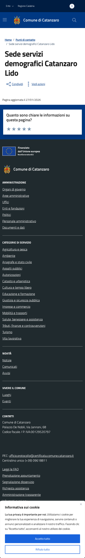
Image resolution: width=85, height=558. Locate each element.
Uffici (5, 202)
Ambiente (8, 255)
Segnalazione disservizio (18, 481)
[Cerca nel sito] (74, 20)
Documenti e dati (13, 227)
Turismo (7, 332)
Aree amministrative (15, 195)
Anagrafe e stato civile (17, 262)
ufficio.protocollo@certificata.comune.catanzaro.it (41, 455)
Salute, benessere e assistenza (22, 319)
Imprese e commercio (16, 306)
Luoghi (6, 394)
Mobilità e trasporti (14, 313)
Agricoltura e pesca (14, 249)
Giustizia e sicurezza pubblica (21, 300)
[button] (10, 6)
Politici (6, 214)
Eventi (6, 401)
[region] (42, 529)
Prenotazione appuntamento (21, 475)
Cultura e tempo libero (16, 287)
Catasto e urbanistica (16, 281)
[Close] (80, 504)
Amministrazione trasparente (21, 494)
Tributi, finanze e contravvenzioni (23, 325)
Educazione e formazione (18, 293)
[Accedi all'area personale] (72, 6)
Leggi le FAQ (10, 469)
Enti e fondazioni (13, 208)
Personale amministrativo (19, 221)
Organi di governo (14, 189)
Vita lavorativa (11, 338)
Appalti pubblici (12, 268)
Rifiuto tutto (43, 549)
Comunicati (9, 366)
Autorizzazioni (11, 274)
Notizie (6, 360)
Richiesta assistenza (15, 488)
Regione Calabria (26, 6)
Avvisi (6, 373)
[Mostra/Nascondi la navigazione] (4, 19)
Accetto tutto (42, 539)
